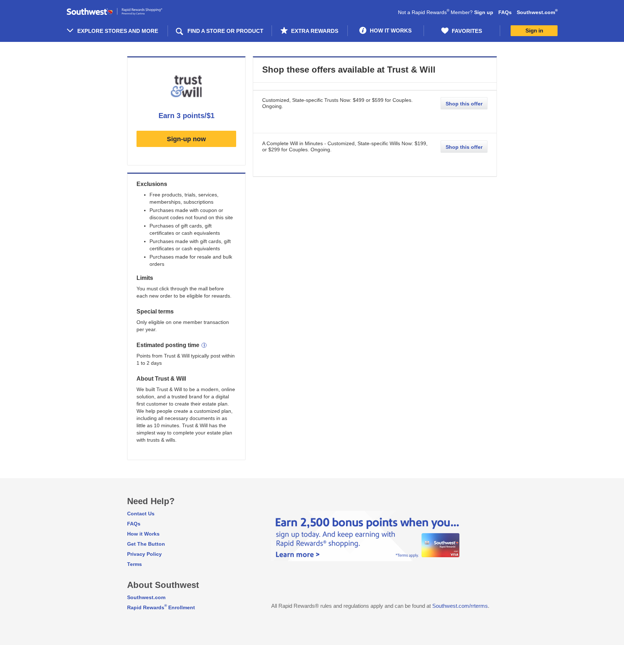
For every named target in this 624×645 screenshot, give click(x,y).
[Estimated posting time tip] (204, 345)
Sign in (534, 30)
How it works (390, 30)
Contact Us (141, 513)
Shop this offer (464, 104)
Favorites (466, 31)
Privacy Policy (144, 554)
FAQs (505, 12)
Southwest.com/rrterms (460, 606)
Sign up (483, 12)
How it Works (143, 534)
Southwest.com (537, 12)
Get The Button (146, 544)
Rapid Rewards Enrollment (161, 607)
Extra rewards (314, 31)
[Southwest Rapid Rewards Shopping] (122, 11)
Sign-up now (186, 139)
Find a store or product (225, 31)
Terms (134, 564)
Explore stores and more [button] (117, 31)
